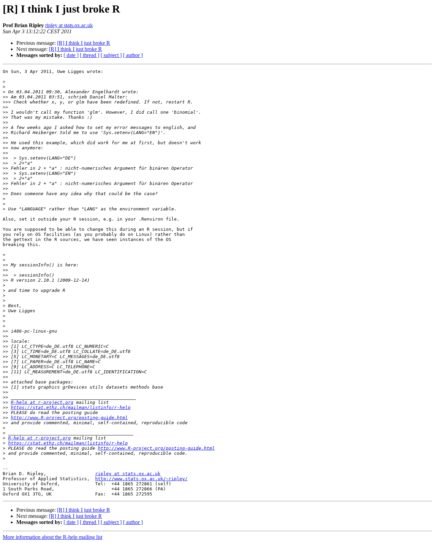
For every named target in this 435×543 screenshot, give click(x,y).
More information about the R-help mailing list (52, 537)
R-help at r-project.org (42, 402)
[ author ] (133, 55)
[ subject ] (111, 55)
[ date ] (71, 55)
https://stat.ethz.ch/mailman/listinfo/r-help (70, 407)
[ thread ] (89, 55)
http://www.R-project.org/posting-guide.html (69, 417)
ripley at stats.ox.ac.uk (69, 25)
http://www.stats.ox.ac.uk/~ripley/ (141, 478)
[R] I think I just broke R (83, 43)
